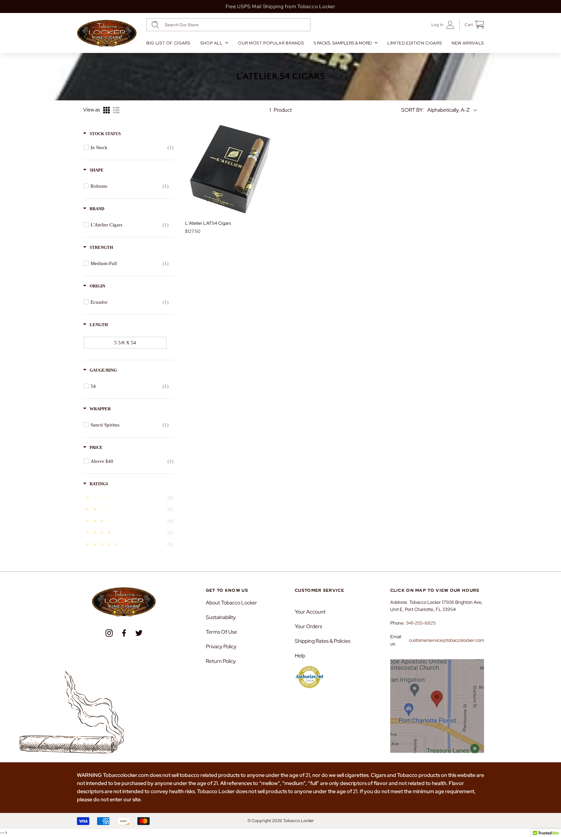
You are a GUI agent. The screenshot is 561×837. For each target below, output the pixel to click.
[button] (472, 24)
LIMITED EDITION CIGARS (414, 43)
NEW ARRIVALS (468, 43)
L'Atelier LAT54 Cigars (208, 223)
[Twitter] (139, 633)
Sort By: (412, 110)
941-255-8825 (421, 623)
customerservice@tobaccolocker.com (446, 640)
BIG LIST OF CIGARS (168, 43)
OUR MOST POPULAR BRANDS (271, 43)
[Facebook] (124, 633)
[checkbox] (132, 147)
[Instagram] (109, 633)
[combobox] (228, 24)
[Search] (155, 25)
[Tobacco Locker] (107, 33)
